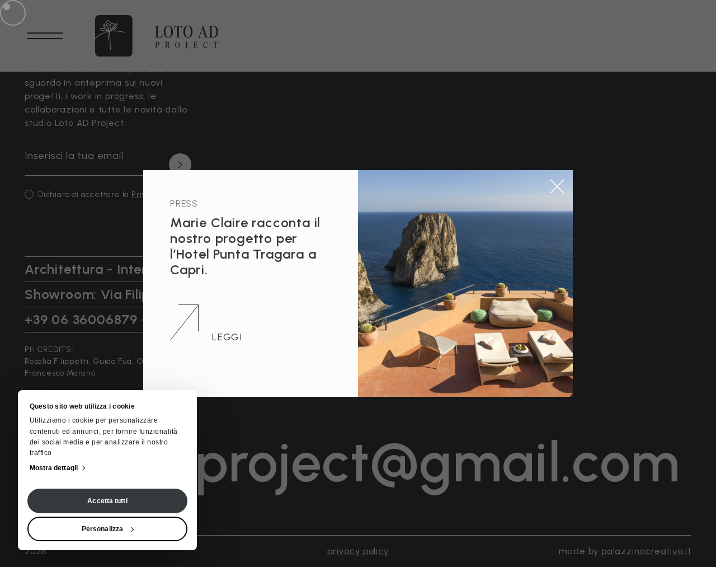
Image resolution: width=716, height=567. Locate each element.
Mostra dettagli (54, 468)
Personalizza (102, 529)
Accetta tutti (107, 501)
